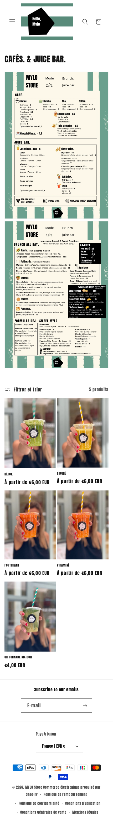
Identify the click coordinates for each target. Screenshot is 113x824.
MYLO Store (33, 787)
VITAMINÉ (63, 565)
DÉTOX (8, 474)
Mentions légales (85, 812)
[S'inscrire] (85, 705)
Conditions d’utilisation (82, 803)
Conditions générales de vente (43, 812)
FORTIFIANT (11, 565)
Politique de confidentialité (39, 803)
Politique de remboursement (65, 794)
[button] (12, 22)
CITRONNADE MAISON (18, 657)
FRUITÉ (61, 473)
